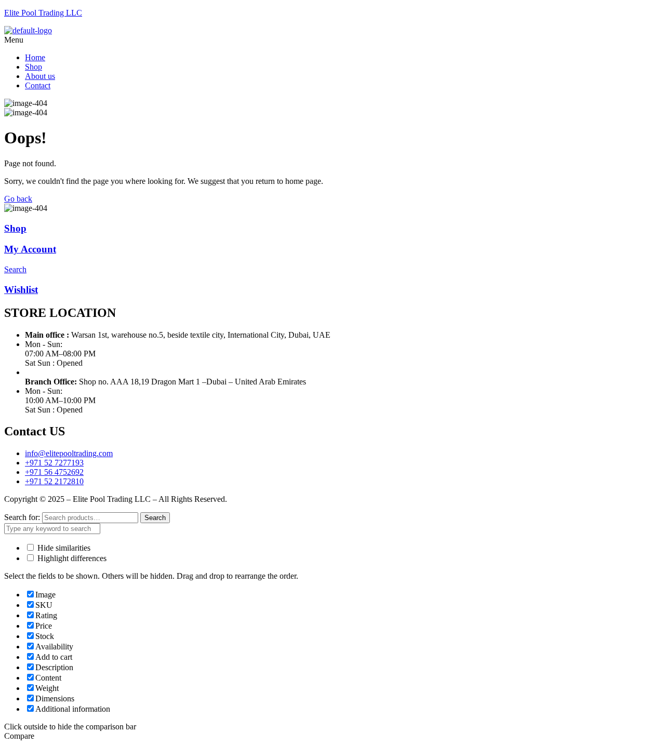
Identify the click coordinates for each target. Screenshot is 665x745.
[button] (332, 40)
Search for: (22, 517)
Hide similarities (62, 547)
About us (40, 76)
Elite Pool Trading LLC (43, 12)
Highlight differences (71, 558)
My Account (30, 249)
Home (35, 57)
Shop (33, 66)
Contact (37, 85)
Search (155, 518)
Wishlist (21, 289)
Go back (18, 198)
